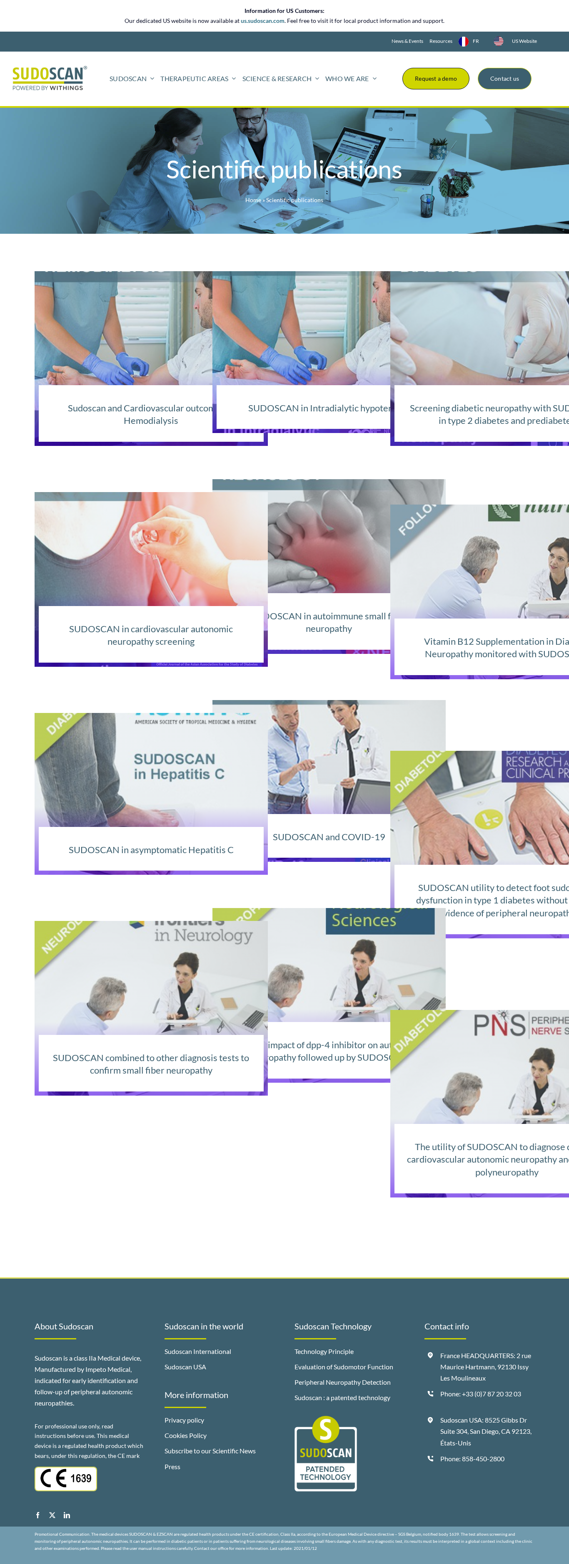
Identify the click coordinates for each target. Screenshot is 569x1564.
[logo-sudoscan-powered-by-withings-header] (49, 69)
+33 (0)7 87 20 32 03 (491, 1394)
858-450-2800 (483, 1459)
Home (253, 199)
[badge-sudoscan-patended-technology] (325, 1419)
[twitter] (52, 1515)
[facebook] (38, 1515)
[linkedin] (67, 1515)
